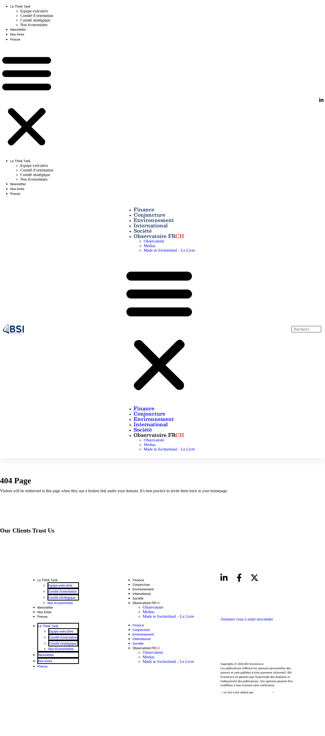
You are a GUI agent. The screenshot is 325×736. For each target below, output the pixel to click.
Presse (15, 39)
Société (143, 231)
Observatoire (154, 241)
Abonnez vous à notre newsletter (246, 619)
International (151, 225)
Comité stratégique (35, 20)
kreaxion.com (262, 692)
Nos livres (17, 34)
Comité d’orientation (36, 15)
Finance (144, 209)
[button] (26, 100)
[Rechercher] (318, 329)
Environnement (154, 220)
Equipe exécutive (34, 11)
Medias (149, 246)
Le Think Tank (20, 6)
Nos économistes (33, 25)
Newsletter (18, 29)
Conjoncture (149, 215)
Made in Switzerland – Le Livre (169, 250)
